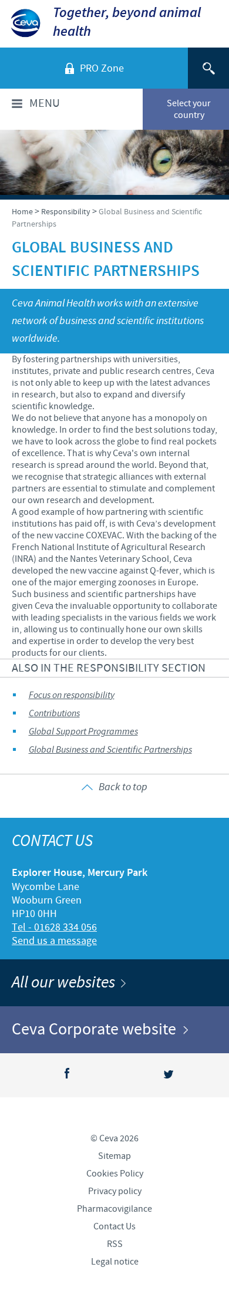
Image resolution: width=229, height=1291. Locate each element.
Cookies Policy (114, 1173)
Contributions (54, 713)
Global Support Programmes (83, 732)
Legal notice (115, 1262)
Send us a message (54, 941)
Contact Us (114, 1226)
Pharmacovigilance (114, 1209)
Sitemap (114, 1156)
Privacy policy (115, 1191)
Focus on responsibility (71, 695)
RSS (115, 1244)
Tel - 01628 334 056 (54, 927)
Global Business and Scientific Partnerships (110, 750)
